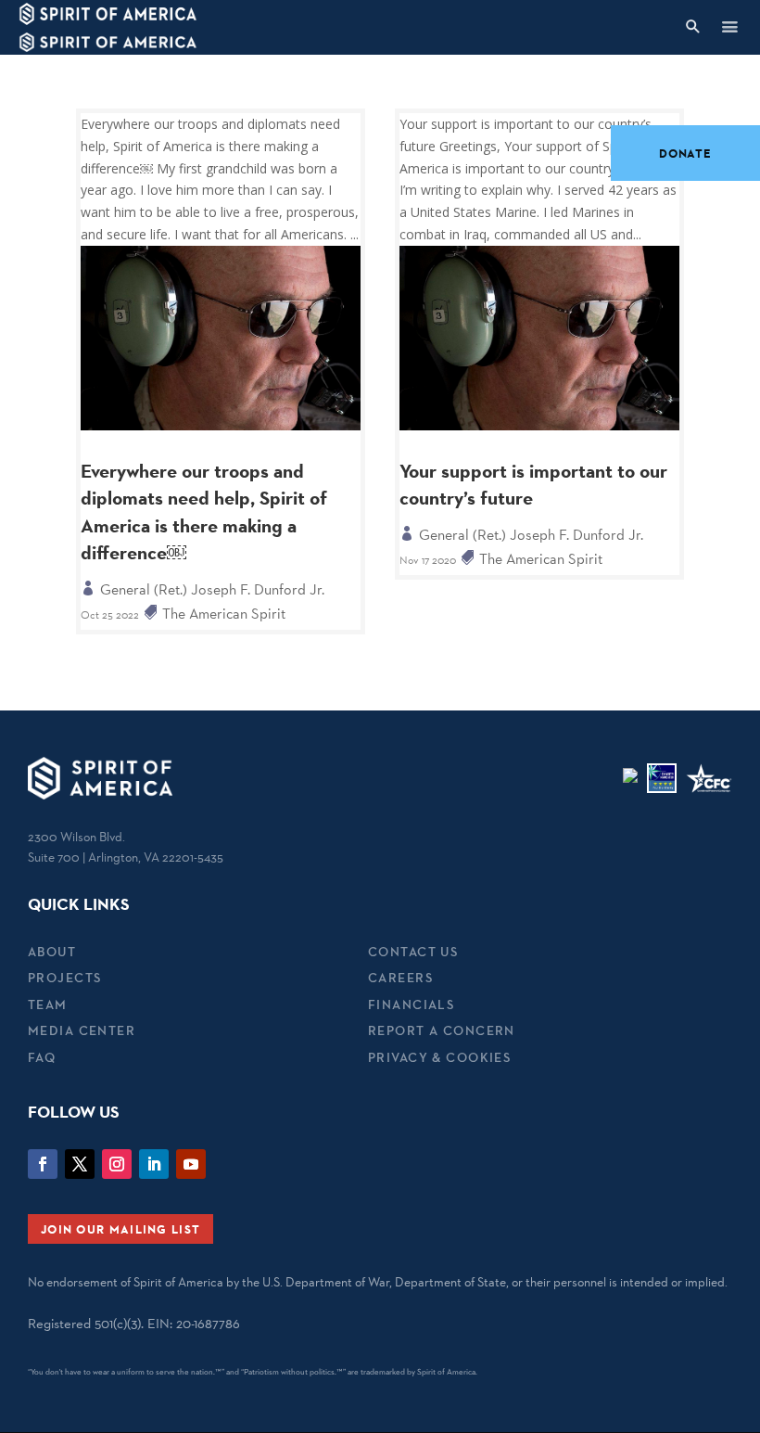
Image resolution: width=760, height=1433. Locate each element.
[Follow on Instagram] (117, 1164)
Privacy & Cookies (439, 1057)
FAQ (42, 1057)
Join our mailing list (120, 1229)
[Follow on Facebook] (42, 1164)
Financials (411, 1004)
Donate (685, 153)
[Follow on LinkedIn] (154, 1164)
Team (48, 1004)
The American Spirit (223, 613)
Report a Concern (441, 1030)
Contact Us (413, 951)
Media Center (81, 1030)
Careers (400, 977)
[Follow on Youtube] (191, 1164)
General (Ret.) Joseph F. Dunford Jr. (212, 589)
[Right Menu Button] (729, 26)
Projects (64, 977)
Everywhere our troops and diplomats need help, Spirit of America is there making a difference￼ (204, 512)
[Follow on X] (80, 1164)
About (52, 951)
